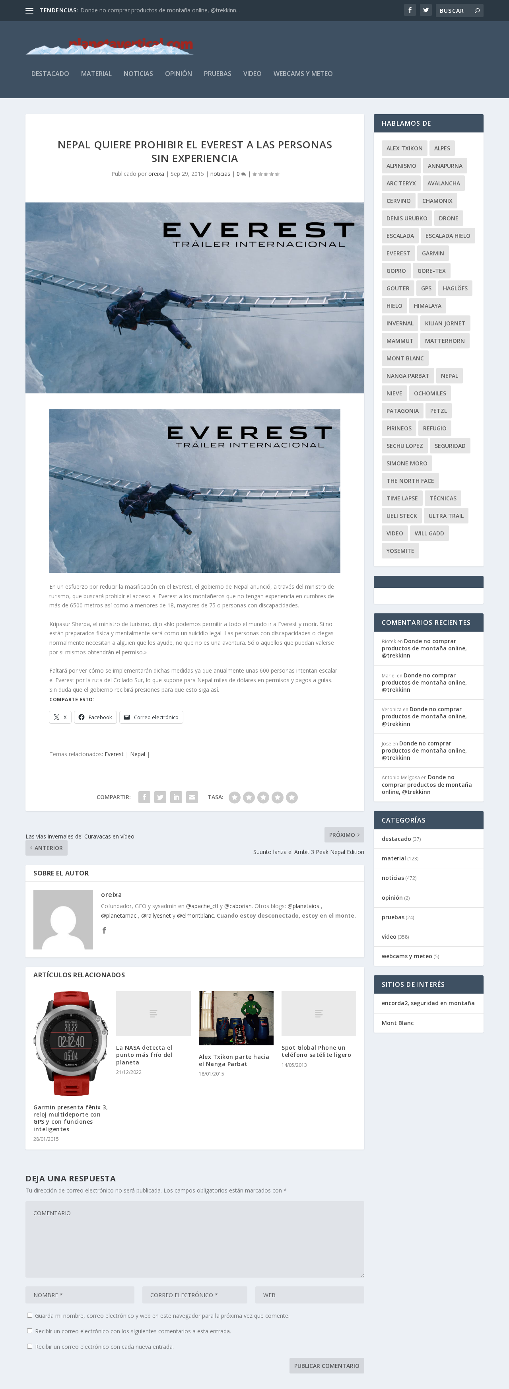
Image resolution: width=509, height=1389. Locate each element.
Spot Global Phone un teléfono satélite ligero (316, 1051)
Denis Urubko (407, 218)
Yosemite (400, 550)
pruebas (217, 74)
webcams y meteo (303, 74)
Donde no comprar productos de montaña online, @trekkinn (424, 648)
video (252, 74)
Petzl (438, 410)
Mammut (400, 340)
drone (448, 218)
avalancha (443, 183)
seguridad (450, 445)
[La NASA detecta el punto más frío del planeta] (153, 1013)
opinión (178, 74)
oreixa (156, 173)
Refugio (435, 428)
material (96, 74)
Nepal (137, 754)
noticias (138, 74)
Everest (114, 754)
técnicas (443, 498)
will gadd (429, 533)
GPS (426, 288)
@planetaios (303, 906)
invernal (400, 323)
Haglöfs (455, 288)
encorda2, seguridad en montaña (428, 1003)
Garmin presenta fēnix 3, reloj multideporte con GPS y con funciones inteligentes (70, 1118)
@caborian (238, 906)
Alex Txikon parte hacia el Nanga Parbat (234, 1060)
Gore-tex (432, 270)
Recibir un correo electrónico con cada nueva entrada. (104, 1346)
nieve (394, 393)
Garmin (433, 253)
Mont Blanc (405, 358)
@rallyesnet (156, 915)
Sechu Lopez (405, 445)
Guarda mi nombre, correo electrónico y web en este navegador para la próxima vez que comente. (162, 1315)
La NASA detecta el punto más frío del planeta (144, 1055)
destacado (50, 74)
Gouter (398, 288)
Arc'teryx (401, 183)
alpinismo (401, 165)
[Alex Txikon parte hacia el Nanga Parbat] (236, 1018)
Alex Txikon (405, 148)
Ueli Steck (402, 515)
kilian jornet (445, 323)
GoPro (396, 270)
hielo (394, 305)
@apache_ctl (202, 906)
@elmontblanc (195, 915)
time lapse (402, 498)
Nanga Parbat (408, 375)
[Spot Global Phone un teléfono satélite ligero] (319, 1013)
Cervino (399, 200)
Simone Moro (407, 463)
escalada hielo (447, 235)
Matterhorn (445, 340)
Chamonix (437, 200)
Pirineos (399, 428)
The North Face (410, 480)
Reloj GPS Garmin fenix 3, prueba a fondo (134, 10)
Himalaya (427, 305)
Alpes (442, 148)
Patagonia (403, 410)
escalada (400, 235)
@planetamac (118, 915)
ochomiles (430, 393)
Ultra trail (446, 515)
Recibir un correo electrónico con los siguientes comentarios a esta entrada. (133, 1331)
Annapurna (445, 165)
